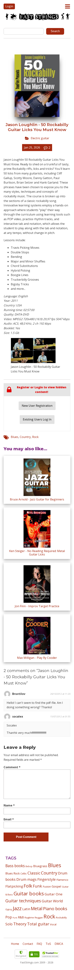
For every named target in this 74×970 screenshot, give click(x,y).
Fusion (47, 886)
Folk (28, 886)
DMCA (59, 944)
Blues (14, 437)
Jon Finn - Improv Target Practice (37, 606)
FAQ (39, 944)
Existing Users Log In (37, 419)
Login (9, 6)
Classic (33, 873)
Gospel (56, 886)
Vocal (53, 924)
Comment (12, 767)
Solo (9, 924)
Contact (28, 944)
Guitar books (28, 893)
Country (25, 437)
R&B (21, 917)
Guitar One (54, 894)
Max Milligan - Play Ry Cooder (37, 658)
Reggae (39, 917)
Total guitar (38, 923)
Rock (35, 437)
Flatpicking (14, 886)
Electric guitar (40, 138)
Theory (19, 923)
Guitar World (52, 901)
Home (15, 944)
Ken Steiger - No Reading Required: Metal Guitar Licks (37, 552)
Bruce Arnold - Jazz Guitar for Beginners (37, 499)
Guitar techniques (23, 901)
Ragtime (29, 917)
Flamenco (62, 879)
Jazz (17, 908)
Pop (8, 917)
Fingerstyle (46, 879)
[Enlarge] (51, 342)
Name (9, 805)
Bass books (15, 865)
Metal (36, 908)
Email (9, 819)
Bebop (29, 866)
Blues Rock (12, 873)
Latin (26, 909)
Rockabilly (61, 917)
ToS (48, 944)
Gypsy (8, 909)
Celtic (23, 873)
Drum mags (26, 879)
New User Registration (37, 406)
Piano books (55, 908)
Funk (37, 886)
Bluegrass (40, 866)
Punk (15, 917)
